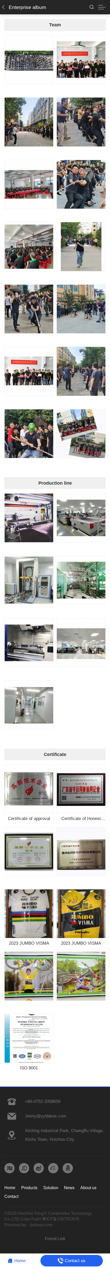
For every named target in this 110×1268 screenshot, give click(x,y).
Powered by (15, 1225)
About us (88, 1188)
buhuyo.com (41, 1225)
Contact (11, 1196)
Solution (50, 1188)
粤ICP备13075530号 (61, 1219)
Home (9, 1188)
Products (29, 1188)
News (69, 1188)
